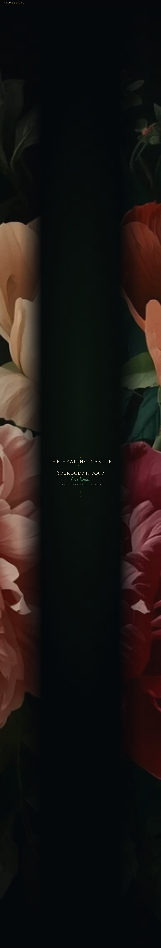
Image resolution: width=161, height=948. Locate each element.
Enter (153, 3)
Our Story (143, 3)
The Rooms (133, 3)
